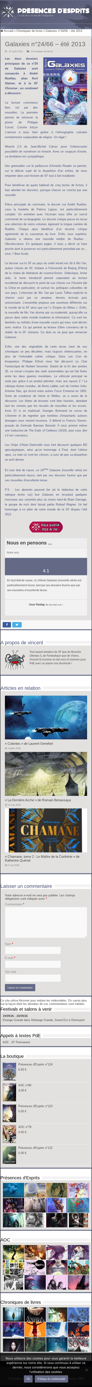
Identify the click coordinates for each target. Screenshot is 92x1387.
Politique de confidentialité (51, 1378)
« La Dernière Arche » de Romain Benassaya (38, 800)
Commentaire (14, 904)
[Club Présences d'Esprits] (46, 11)
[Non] (86, 1370)
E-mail (10, 958)
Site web (10, 971)
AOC (6, 1042)
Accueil (8, 31)
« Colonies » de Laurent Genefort (29, 743)
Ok (28, 1378)
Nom (9, 944)
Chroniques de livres (29, 31)
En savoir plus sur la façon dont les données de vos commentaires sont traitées (43, 1002)
